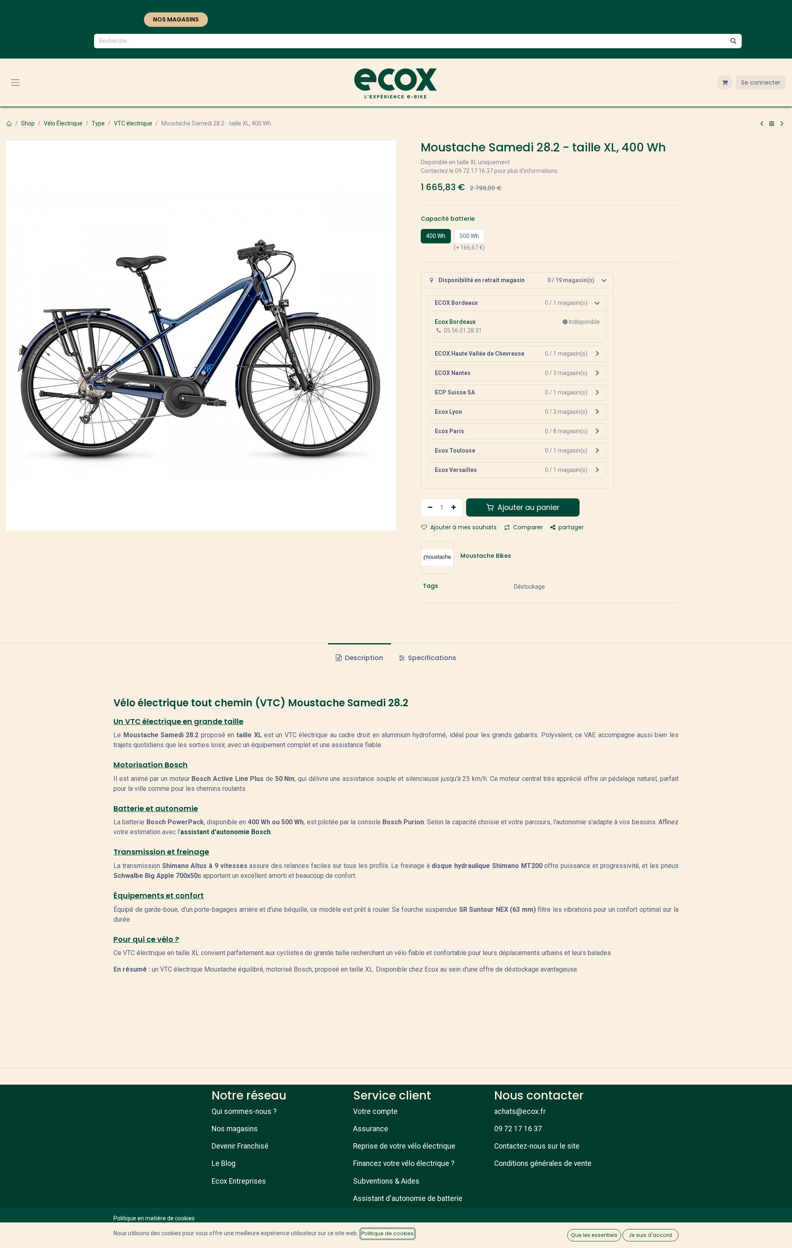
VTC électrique (133, 123)
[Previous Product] (762, 123)
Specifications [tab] (431, 658)
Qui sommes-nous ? (244, 1111)
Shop (28, 123)
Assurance (370, 1129)
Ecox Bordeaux (455, 321)
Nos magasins (235, 1129)
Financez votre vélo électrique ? (404, 1163)
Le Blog (224, 1163)
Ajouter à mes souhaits (463, 527)
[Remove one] (429, 507)
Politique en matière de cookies (154, 1218)
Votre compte (375, 1111)
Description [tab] (363, 658)
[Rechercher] (733, 41)
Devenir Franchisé (240, 1146)
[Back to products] (772, 123)
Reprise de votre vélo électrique (404, 1146)
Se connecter (760, 82)
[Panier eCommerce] (725, 82)
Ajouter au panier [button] (527, 507)
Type (98, 123)
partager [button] (570, 527)
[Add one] (454, 507)
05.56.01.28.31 (463, 330)
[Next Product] (782, 123)
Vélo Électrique (63, 123)
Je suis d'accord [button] (650, 1235)
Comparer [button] (527, 527)
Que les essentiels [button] (594, 1235)
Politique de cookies (387, 1233)
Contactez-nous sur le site (537, 1146)
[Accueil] (9, 123)
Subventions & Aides (386, 1181)
